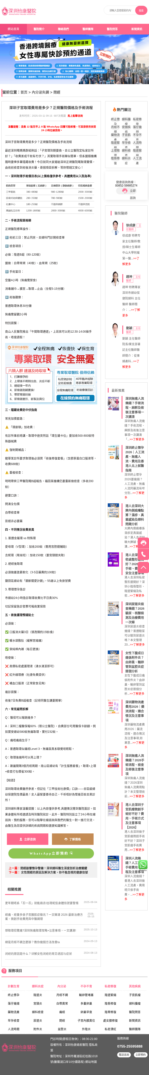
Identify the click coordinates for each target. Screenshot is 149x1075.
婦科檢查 (126, 151)
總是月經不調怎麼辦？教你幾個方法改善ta (32, 942)
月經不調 (115, 128)
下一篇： (14, 872)
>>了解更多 (137, 439)
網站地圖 (91, 1061)
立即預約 (141, 1054)
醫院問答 (112, 29)
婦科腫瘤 (126, 120)
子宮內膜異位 (86, 1020)
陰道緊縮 (115, 143)
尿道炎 (37, 1020)
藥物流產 (115, 135)
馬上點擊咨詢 (75, 115)
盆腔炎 (62, 1029)
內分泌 (62, 986)
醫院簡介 (39, 29)
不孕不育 (137, 135)
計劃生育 (13, 986)
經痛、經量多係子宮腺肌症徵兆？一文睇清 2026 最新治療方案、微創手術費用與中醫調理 (44, 916)
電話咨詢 (124, 1054)
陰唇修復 (115, 159)
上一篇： (14, 868)
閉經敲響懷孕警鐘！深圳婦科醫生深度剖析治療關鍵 (53, 868)
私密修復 (137, 120)
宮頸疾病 (126, 128)
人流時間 (137, 143)
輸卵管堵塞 (86, 995)
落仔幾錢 (137, 128)
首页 (24, 92)
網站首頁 (13, 29)
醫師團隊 (87, 29)
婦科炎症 (126, 159)
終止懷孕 (115, 120)
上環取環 (115, 151)
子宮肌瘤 (126, 135)
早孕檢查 (126, 143)
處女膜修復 (110, 1020)
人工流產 (137, 159)
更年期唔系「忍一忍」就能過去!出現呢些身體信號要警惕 (41, 903)
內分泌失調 (40, 92)
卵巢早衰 (86, 1012)
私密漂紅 (110, 1029)
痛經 (62, 1012)
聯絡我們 (63, 29)
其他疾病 (135, 986)
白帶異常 (62, 1003)
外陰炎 (86, 1029)
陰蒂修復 (110, 1012)
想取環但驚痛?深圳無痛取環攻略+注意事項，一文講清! (40, 930)
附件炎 (37, 1029)
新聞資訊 (136, 29)
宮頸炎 (37, 1003)
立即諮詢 (133, 191)
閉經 (56, 92)
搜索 (141, 10)
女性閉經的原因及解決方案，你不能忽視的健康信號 (54, 872)
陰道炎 (37, 995)
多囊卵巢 (86, 1003)
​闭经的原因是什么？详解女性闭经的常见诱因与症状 (38, 953)
